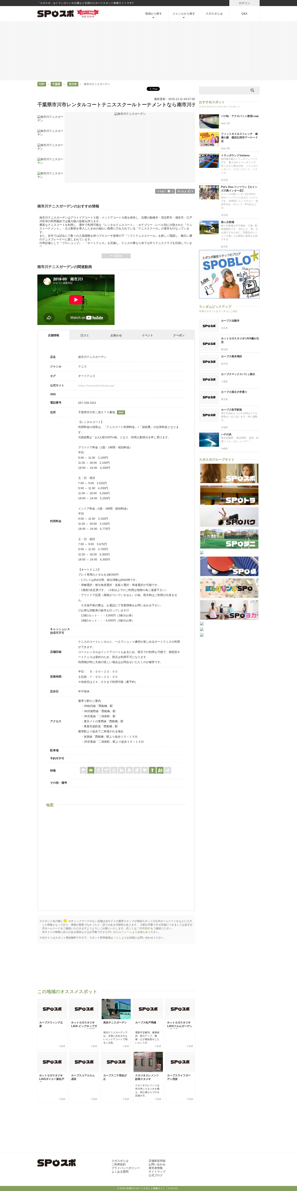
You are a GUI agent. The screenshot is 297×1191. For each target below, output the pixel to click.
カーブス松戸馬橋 (145, 1022)
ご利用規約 (143, 928)
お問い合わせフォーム (118, 931)
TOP (41, 84)
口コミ (85, 335)
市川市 (73, 84)
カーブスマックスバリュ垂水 (238, 374)
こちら (117, 937)
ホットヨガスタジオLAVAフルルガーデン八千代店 (179, 1026)
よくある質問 (120, 1171)
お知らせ (116, 335)
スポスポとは (214, 13)
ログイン (244, 3)
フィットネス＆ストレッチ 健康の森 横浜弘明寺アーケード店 (239, 137)
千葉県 (56, 84)
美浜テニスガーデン (115, 1022)
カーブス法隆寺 (230, 320)
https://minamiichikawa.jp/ (96, 385)
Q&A (244, 13)
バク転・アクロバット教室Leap (240, 116)
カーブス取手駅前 (231, 409)
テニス (82, 366)
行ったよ (185, 191)
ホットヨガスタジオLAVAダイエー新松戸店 (51, 1079)
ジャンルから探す (184, 13)
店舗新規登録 (156, 1160)
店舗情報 (53, 335)
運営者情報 (155, 1168)
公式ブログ (155, 1175)
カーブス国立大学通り (234, 391)
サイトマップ (156, 1171)
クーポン (178, 335)
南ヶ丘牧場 (227, 222)
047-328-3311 (87, 402)
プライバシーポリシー (126, 1168)
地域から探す (153, 13)
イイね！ (165, 191)
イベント (147, 335)
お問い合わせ (156, 1164)
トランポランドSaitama (235, 155)
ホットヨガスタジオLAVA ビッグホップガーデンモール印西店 (84, 1026)
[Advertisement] (148, 50)
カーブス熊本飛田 (231, 356)
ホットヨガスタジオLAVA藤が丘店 (240, 340)
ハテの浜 (226, 434)
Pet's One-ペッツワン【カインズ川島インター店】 (239, 188)
